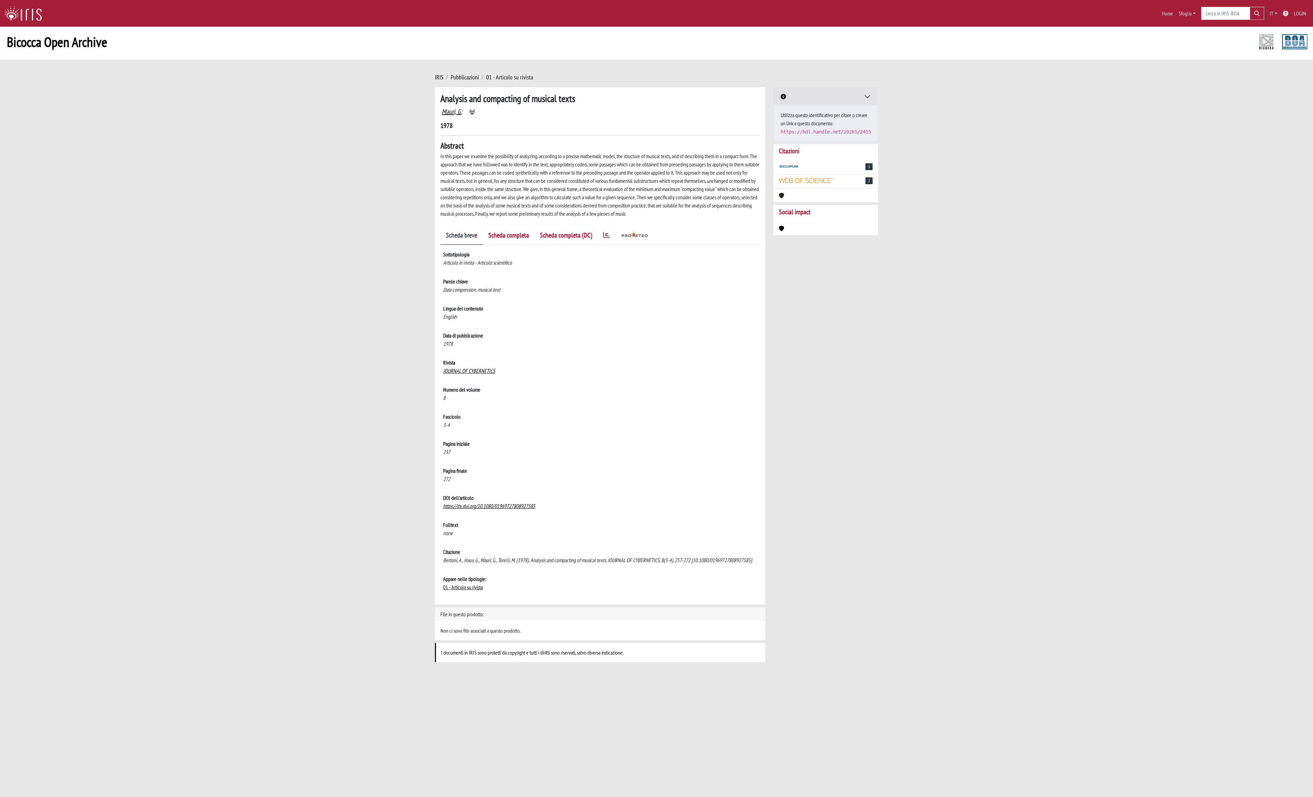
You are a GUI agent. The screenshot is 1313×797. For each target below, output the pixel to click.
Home (1167, 13)
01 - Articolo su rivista (509, 77)
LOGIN (1300, 13)
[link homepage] (25, 13)
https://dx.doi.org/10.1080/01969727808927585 (489, 506)
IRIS (439, 77)
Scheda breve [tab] (461, 235)
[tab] (606, 236)
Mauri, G (451, 111)
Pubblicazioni (465, 77)
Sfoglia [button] (1185, 13)
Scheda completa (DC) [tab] (566, 235)
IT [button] (1271, 13)
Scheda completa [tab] (508, 235)
